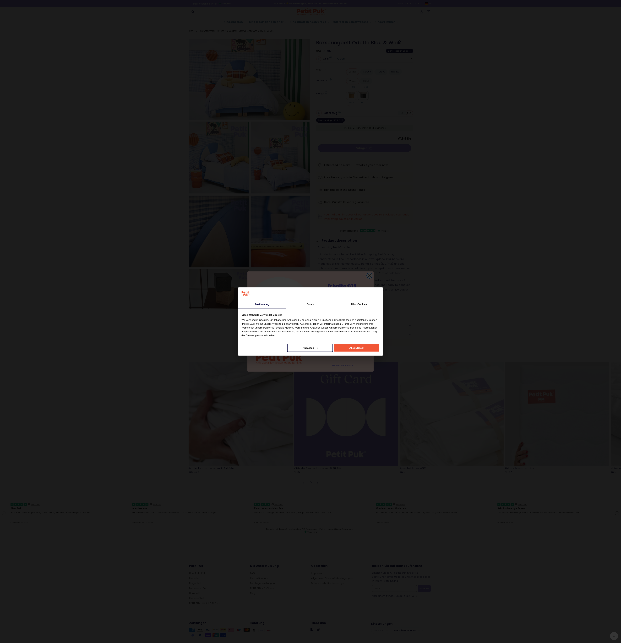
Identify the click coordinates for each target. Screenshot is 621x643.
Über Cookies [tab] (359, 304)
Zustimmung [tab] (262, 304)
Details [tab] (311, 304)
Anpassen (308, 347)
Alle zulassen (356, 347)
